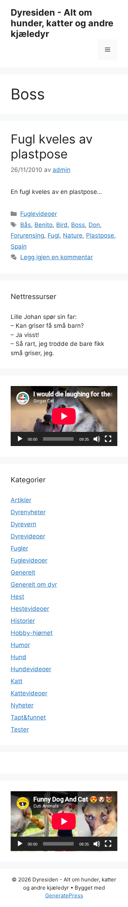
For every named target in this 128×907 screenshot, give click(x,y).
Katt (16, 681)
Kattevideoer (29, 693)
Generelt (23, 572)
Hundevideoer (31, 669)
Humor (20, 644)
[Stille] (96, 438)
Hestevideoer (30, 608)
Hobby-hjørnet (32, 632)
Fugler (19, 548)
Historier (23, 620)
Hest (17, 596)
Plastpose (100, 235)
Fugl (53, 235)
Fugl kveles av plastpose (51, 146)
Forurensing (27, 235)
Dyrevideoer (28, 536)
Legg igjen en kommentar (56, 257)
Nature (72, 235)
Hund (18, 657)
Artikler (21, 500)
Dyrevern (23, 524)
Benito (43, 224)
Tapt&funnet (28, 717)
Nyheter (22, 705)
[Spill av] (19, 438)
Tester (20, 729)
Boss (78, 224)
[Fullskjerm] (108, 438)
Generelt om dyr (34, 584)
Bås (25, 224)
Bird (62, 224)
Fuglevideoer (38, 213)
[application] (64, 416)
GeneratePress (64, 895)
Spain (19, 246)
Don (94, 224)
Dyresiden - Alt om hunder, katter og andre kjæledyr (62, 23)
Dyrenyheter (28, 512)
